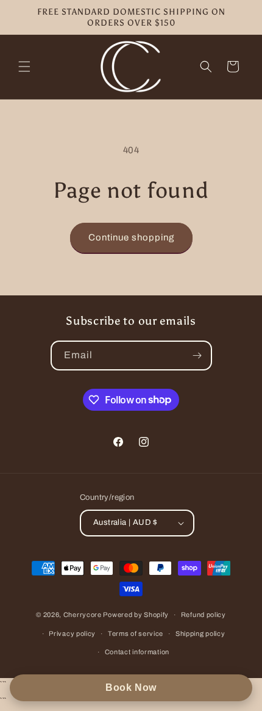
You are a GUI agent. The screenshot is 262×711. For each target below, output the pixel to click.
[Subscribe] (197, 355)
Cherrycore (82, 614)
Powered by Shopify (136, 614)
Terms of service (135, 633)
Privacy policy (72, 633)
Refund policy (203, 614)
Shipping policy (200, 633)
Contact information (137, 651)
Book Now (131, 687)
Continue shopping (131, 237)
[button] (24, 66)
